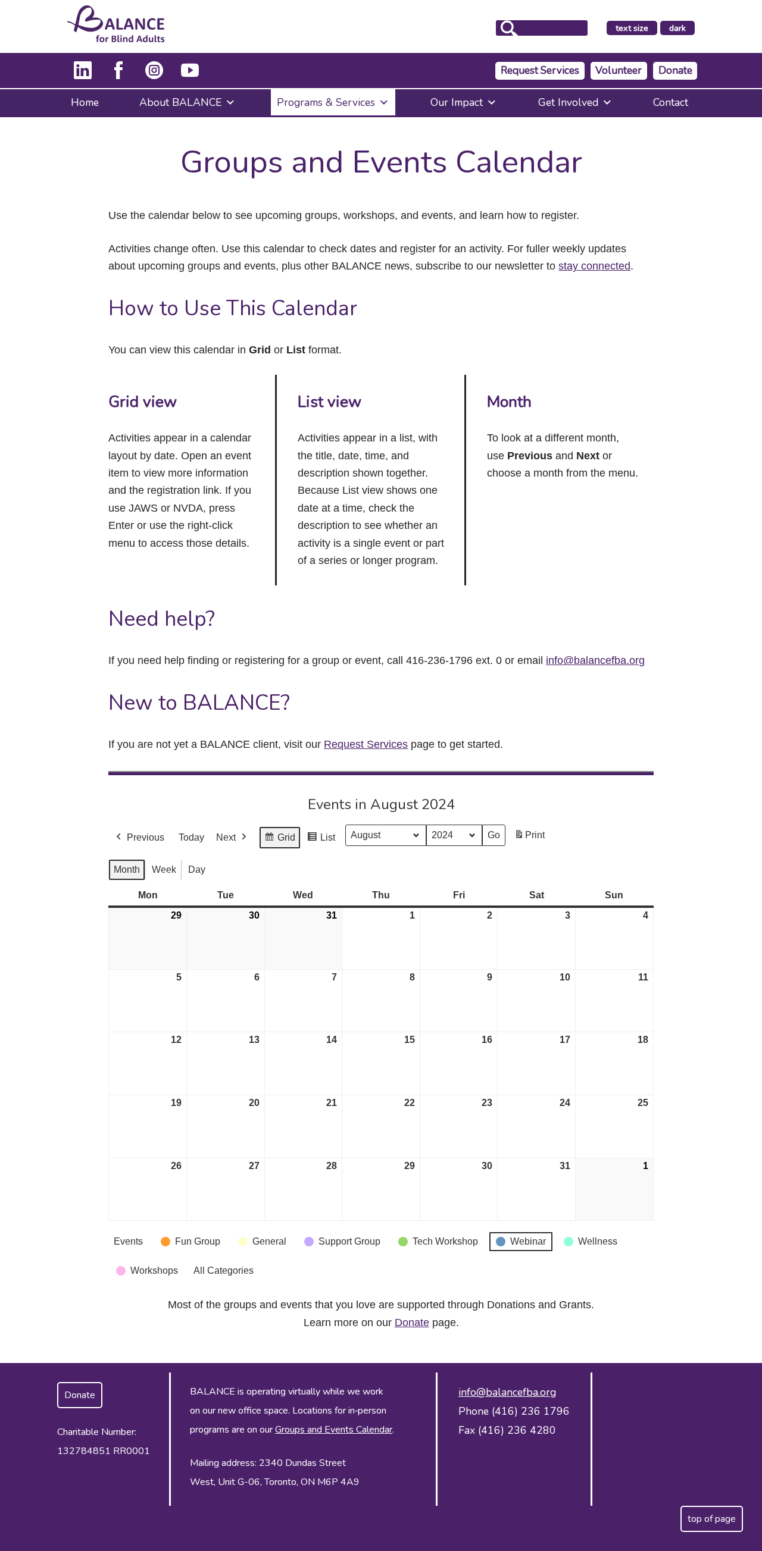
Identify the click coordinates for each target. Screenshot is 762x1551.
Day (196, 869)
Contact (670, 102)
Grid (279, 840)
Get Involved (568, 102)
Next (226, 837)
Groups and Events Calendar (333, 1429)
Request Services (540, 70)
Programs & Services (326, 102)
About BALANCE (180, 102)
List (321, 840)
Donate (675, 70)
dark (682, 28)
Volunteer (618, 70)
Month (127, 869)
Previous (145, 837)
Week (164, 869)
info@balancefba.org (595, 660)
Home (85, 102)
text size (632, 28)
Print (529, 838)
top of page (712, 1518)
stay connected (594, 266)
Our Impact (456, 102)
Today (191, 837)
